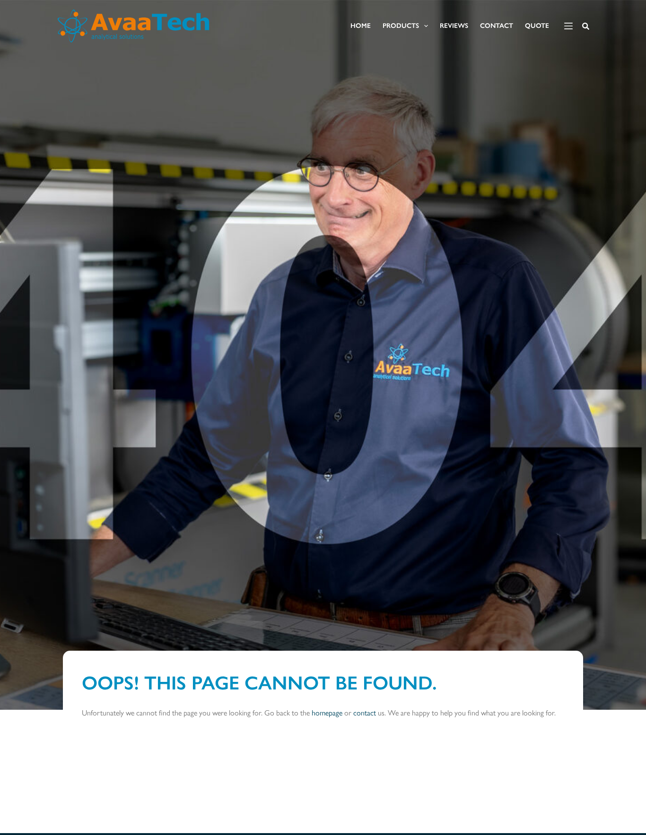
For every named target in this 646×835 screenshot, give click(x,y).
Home (360, 26)
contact (364, 712)
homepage (327, 712)
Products (401, 26)
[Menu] (568, 26)
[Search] (585, 26)
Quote (537, 26)
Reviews (454, 26)
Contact (496, 26)
